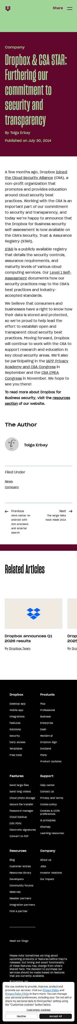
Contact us (47, 791)
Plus (42, 703)
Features (15, 722)
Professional (47, 710)
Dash (43, 729)
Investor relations (51, 872)
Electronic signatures (23, 829)
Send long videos (20, 791)
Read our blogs (19, 940)
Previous (20, 521)
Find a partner (19, 911)
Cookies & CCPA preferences (50, 812)
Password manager (21, 810)
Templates (16, 748)
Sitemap (45, 826)
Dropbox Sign (48, 742)
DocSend (45, 748)
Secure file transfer (21, 804)
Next (56, 515)
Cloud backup (18, 816)
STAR (9, 249)
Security (15, 735)
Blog (12, 859)
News (9, 481)
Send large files (19, 785)
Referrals (15, 891)
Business (45, 716)
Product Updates (50, 761)
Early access (17, 742)
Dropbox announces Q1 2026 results (28, 638)
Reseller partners (20, 898)
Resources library (20, 872)
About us (45, 859)
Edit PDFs (15, 823)
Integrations (17, 716)
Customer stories (20, 866)
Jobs (43, 866)
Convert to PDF (19, 836)
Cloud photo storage (22, 797)
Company (15, 47)
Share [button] (58, 8)
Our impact (47, 879)
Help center (47, 785)
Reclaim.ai (46, 735)
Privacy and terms (51, 797)
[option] (31, 624)
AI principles (47, 820)
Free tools (16, 755)
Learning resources (52, 833)
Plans (43, 755)
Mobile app (16, 710)
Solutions (15, 729)
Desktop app (18, 703)
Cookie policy (48, 804)
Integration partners (22, 904)
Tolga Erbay (20, 133)
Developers (17, 879)
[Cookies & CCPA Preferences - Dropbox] (38, 1001)
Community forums (21, 885)
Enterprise (46, 722)
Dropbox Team (19, 648)
